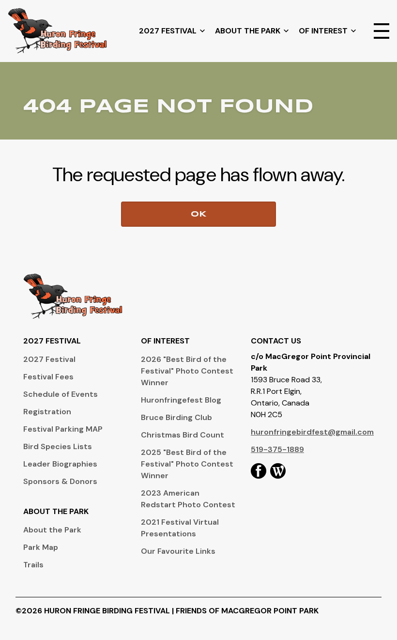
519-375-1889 (277, 449)
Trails (33, 565)
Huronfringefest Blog (181, 400)
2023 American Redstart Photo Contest (188, 499)
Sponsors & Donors (60, 481)
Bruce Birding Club (176, 417)
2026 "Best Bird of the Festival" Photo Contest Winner (187, 371)
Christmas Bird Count (182, 435)
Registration (47, 411)
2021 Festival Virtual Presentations (180, 528)
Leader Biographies (60, 464)
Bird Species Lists (57, 446)
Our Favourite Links (178, 551)
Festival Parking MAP (63, 429)
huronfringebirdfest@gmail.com (312, 432)
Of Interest (323, 31)
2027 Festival (168, 31)
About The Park (247, 31)
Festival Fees (48, 377)
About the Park (52, 530)
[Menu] (381, 31)
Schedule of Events (60, 394)
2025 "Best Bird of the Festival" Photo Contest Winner (187, 464)
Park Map (40, 547)
